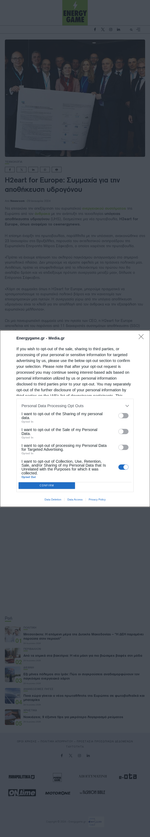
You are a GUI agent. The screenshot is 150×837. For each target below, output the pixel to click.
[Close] (142, 338)
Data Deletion (53, 499)
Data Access (75, 499)
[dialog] (75, 418)
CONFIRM (47, 485)
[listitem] (75, 406)
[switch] (123, 415)
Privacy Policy (97, 499)
